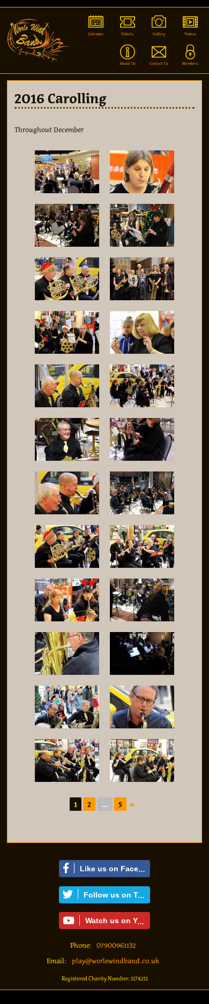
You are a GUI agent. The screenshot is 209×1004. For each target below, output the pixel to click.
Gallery (159, 34)
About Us (128, 63)
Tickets (127, 34)
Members (190, 63)
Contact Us (159, 63)
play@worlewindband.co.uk (115, 960)
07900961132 (116, 945)
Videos (190, 34)
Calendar (95, 34)
